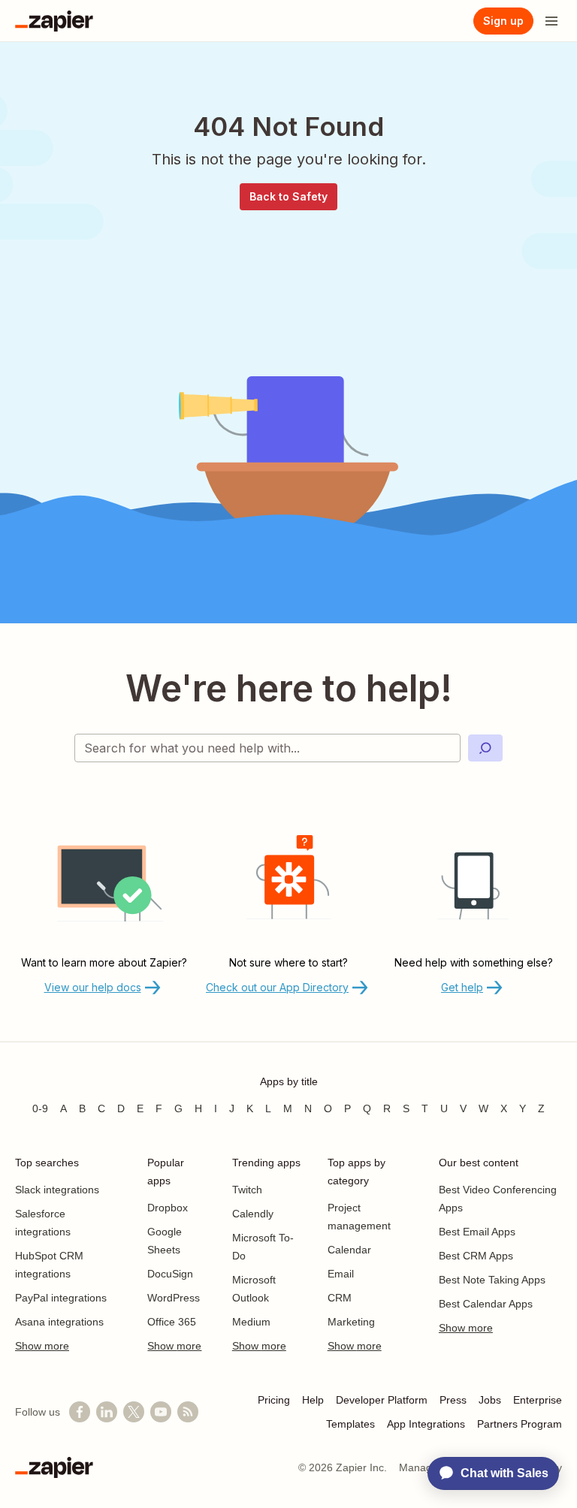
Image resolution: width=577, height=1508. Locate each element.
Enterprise (537, 1400)
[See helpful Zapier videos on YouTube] (160, 1411)
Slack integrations (57, 1190)
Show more (42, 1346)
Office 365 (171, 1322)
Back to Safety (288, 196)
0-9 (40, 1108)
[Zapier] (54, 21)
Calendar (349, 1250)
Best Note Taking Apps (492, 1280)
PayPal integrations (61, 1298)
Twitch (247, 1190)
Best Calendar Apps (486, 1304)
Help (313, 1400)
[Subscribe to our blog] (187, 1411)
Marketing (351, 1322)
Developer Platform (381, 1400)
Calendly (252, 1214)
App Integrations (426, 1424)
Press (453, 1400)
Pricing (274, 1400)
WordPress (173, 1298)
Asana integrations (59, 1322)
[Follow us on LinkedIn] (106, 1411)
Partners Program (519, 1424)
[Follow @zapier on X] (133, 1411)
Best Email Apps (477, 1232)
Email (341, 1274)
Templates (350, 1424)
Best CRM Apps (476, 1256)
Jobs (490, 1400)
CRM (340, 1298)
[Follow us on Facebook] (79, 1411)
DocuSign (170, 1274)
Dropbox (167, 1208)
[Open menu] (551, 21)
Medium (251, 1322)
